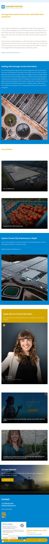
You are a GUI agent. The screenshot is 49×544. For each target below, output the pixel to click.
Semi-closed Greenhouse (36, 533)
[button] (24, 540)
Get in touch (7, 480)
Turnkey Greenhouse (27, 533)
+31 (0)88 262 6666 (7, 503)
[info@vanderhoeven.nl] (24, 540)
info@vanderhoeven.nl (8, 505)
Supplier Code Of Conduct (35, 534)
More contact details (6, 509)
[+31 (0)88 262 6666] (9, 540)
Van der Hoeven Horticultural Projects (11, 7)
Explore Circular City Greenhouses (10, 52)
